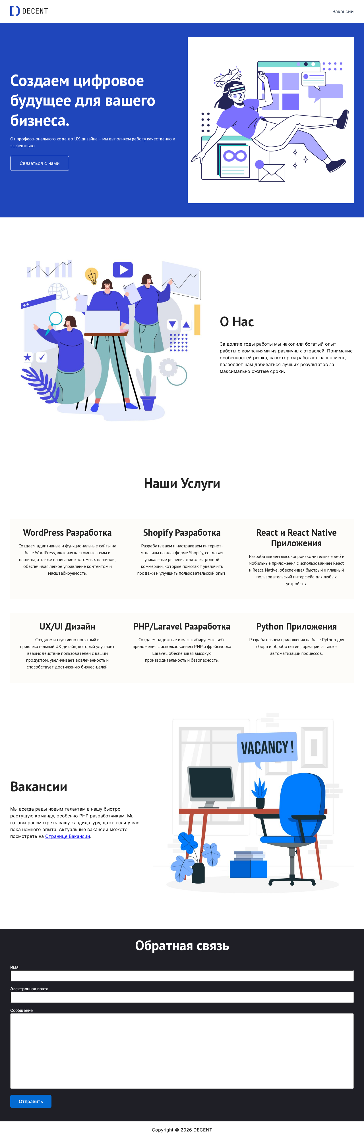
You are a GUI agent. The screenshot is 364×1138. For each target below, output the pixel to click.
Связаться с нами (40, 163)
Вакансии (343, 11)
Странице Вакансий (67, 836)
